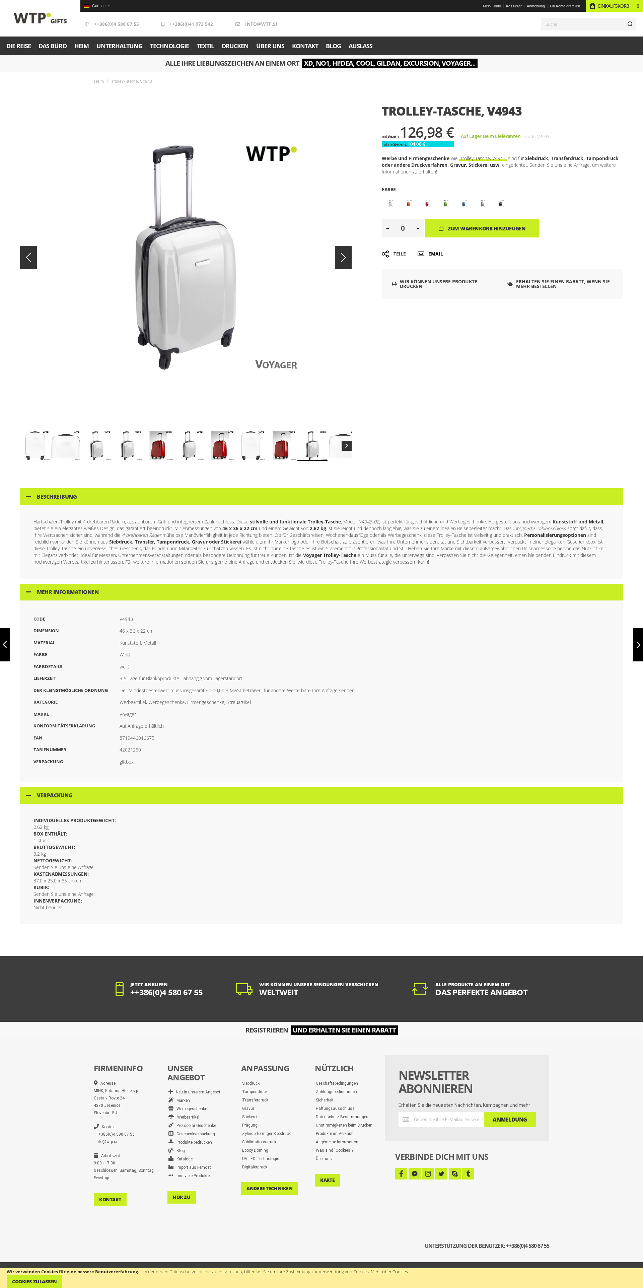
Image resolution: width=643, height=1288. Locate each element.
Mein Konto (492, 6)
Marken (181, 1100)
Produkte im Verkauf (334, 1133)
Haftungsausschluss (335, 1108)
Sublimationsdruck (259, 1142)
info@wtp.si (261, 24)
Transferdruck (255, 1100)
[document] (321, 1278)
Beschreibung (57, 496)
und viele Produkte (191, 1175)
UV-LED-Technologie (260, 1158)
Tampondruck (255, 1091)
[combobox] (588, 24)
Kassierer (514, 6)
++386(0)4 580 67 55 (116, 24)
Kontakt (110, 1199)
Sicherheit (325, 1100)
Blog (179, 1150)
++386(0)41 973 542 (191, 24)
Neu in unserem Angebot (196, 1092)
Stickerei (249, 1117)
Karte (327, 1180)
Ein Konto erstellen (565, 6)
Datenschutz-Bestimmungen (342, 1117)
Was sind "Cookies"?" (335, 1150)
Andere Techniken (269, 1188)
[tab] (321, 496)
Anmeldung (536, 6)
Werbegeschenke (190, 1108)
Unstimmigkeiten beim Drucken (344, 1125)
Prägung (250, 1125)
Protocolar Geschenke (194, 1125)
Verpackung (54, 795)
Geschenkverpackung (194, 1134)
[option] (390, 203)
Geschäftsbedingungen (337, 1083)
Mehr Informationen (67, 592)
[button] (97, 6)
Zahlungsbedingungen (336, 1091)
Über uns (324, 1158)
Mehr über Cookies (389, 1272)
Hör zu (181, 1197)
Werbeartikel (186, 1117)
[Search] (630, 24)
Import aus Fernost (192, 1167)
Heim (99, 81)
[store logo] (40, 18)
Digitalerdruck (254, 1167)
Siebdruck (251, 1083)
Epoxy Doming (255, 1150)
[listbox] (502, 204)
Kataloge (183, 1159)
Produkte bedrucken (192, 1142)
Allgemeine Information (337, 1142)
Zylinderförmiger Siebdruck (266, 1133)
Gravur (248, 1108)
